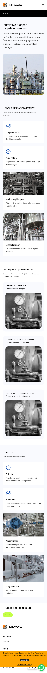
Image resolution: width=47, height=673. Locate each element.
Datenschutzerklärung (24, 664)
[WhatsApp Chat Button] (41, 667)
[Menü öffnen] (43, 5)
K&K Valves (15, 5)
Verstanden (24, 660)
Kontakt (7, 615)
